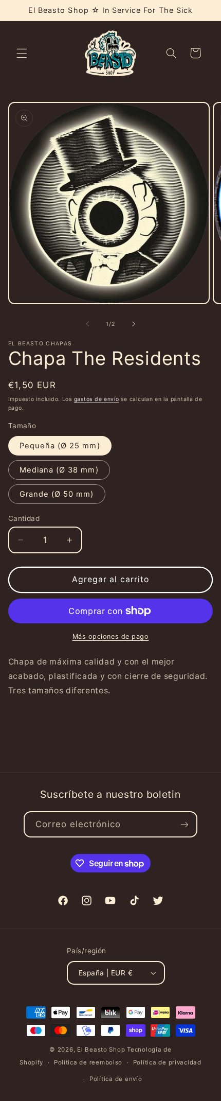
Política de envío (115, 1078)
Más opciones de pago (110, 636)
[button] (21, 53)
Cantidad (24, 518)
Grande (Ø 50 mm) (57, 494)
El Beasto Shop (101, 1049)
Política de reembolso (88, 1062)
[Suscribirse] (184, 824)
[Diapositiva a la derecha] (133, 323)
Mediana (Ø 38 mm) (59, 470)
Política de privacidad (167, 1062)
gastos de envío (96, 399)
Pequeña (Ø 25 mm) (60, 445)
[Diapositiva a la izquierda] (87, 323)
